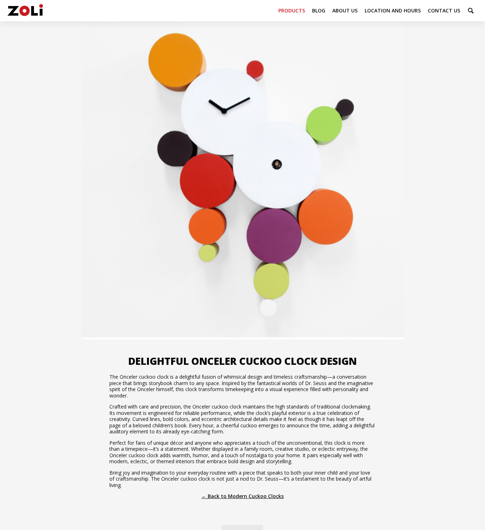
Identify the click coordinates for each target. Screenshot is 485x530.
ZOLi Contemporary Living (25, 10)
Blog (318, 10)
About (345, 10)
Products (291, 10)
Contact (444, 10)
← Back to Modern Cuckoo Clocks (242, 496)
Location (393, 10)
